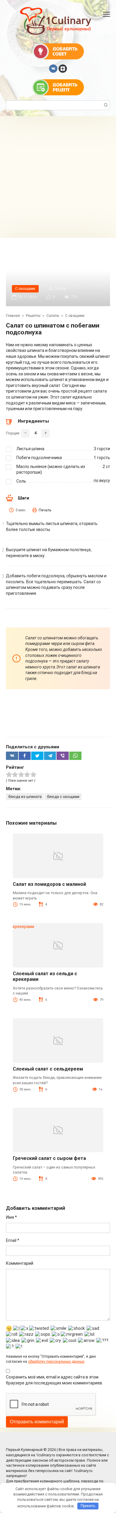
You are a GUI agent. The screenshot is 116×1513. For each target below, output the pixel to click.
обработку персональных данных (56, 1361)
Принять (88, 1505)
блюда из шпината (25, 796)
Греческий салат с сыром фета (49, 1158)
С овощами (25, 288)
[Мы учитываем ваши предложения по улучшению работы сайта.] (58, 51)
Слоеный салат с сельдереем (48, 1069)
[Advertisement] (58, 177)
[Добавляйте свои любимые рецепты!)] (58, 87)
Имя (11, 1217)
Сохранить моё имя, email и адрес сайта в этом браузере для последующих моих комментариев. (54, 1380)
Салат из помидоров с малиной (49, 884)
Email (12, 1240)
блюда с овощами (63, 796)
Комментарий (19, 1263)
